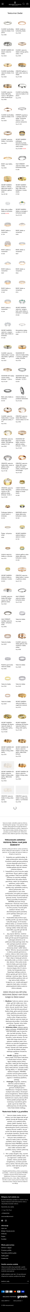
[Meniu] (2, 4)
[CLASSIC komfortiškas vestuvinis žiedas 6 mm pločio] (22, 86)
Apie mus (4, 1228)
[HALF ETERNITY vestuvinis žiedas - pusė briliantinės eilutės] (22, 158)
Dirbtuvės (3, 1234)
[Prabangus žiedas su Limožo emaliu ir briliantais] (7, 506)
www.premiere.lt (9, 1305)
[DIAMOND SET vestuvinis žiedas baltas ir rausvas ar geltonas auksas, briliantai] (22, 347)
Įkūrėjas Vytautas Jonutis (8, 1231)
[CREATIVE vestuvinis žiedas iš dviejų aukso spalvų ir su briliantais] (22, 790)
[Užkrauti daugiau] (15, 808)
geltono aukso (18, 1086)
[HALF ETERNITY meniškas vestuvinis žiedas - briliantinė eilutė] (7, 613)
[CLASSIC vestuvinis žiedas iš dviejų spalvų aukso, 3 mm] (22, 44)
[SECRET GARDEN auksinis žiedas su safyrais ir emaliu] (22, 527)
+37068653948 (5, 1213)
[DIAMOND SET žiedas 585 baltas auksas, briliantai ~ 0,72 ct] (22, 369)
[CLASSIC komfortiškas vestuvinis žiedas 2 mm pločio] (7, 109)
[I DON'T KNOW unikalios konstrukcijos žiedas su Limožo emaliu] (22, 482)
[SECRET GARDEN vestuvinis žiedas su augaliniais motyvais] (22, 695)
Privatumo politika (6, 1250)
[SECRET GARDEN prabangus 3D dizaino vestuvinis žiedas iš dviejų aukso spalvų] (22, 716)
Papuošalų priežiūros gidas (8, 1253)
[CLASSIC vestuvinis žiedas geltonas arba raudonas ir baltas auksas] (22, 636)
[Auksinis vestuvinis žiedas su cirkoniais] (7, 548)
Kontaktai (3, 1239)
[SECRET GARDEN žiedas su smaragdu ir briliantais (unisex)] (22, 203)
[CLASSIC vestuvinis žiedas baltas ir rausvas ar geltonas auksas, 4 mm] (7, 410)
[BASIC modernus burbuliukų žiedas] (22, 23)
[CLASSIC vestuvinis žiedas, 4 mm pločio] (7, 133)
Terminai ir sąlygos (6, 1248)
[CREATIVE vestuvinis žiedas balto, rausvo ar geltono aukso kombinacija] (7, 457)
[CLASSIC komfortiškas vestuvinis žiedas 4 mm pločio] (7, 65)
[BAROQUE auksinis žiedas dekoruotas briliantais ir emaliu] (22, 506)
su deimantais (21, 946)
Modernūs (15, 1055)
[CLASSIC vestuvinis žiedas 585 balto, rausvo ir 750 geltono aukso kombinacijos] (7, 86)
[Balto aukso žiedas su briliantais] (7, 390)
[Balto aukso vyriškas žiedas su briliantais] (7, 203)
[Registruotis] (28, 1281)
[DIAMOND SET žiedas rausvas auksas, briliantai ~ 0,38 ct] (7, 369)
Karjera (3, 1236)
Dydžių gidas (5, 1256)
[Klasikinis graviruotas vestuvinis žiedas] (7, 658)
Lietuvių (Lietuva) (17, 1300)
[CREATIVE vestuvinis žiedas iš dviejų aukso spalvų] (7, 790)
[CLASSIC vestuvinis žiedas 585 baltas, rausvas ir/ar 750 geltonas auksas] (7, 590)
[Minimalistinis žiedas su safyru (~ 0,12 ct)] (22, 324)
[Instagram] (6, 1220)
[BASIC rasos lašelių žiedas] (7, 158)
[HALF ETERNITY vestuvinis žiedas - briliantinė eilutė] (22, 590)
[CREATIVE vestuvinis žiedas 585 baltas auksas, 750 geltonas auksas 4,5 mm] (7, 433)
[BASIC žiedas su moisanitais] (7, 224)
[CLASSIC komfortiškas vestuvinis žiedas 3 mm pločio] (7, 23)
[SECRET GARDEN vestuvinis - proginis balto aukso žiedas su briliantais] (7, 324)
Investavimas (4, 1258)
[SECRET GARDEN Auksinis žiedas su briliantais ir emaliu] (7, 569)
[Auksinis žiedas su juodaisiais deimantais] (22, 390)
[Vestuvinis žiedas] (22, 613)
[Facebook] (2, 1220)
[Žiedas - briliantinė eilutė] (7, 527)
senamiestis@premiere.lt (7, 1216)
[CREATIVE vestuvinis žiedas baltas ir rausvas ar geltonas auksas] (22, 569)
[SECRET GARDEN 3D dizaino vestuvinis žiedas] (7, 44)
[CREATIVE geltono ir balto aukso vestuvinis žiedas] (22, 65)
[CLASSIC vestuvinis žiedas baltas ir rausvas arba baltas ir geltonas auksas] (7, 347)
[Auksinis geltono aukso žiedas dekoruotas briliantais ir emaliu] (22, 548)
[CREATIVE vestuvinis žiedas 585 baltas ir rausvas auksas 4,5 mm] (22, 410)
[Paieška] (23, 4)
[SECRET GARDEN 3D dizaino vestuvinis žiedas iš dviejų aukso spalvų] (7, 741)
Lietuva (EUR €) (5, 1300)
